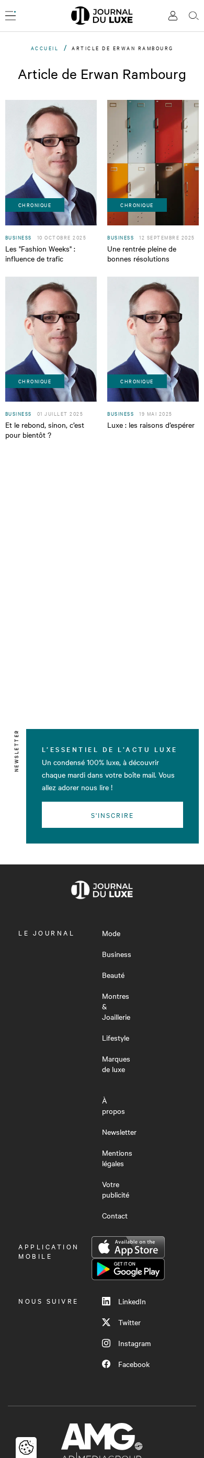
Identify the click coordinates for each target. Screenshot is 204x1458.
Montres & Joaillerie (116, 1006)
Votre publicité (115, 1189)
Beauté (113, 975)
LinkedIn (132, 1301)
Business (116, 954)
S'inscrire (112, 814)
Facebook (134, 1364)
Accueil (45, 48)
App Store (128, 1247)
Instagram (134, 1343)
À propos (113, 1105)
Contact (115, 1215)
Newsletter (119, 1131)
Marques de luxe (116, 1063)
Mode (111, 933)
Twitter (129, 1322)
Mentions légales (117, 1157)
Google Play (128, 1269)
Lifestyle (115, 1037)
